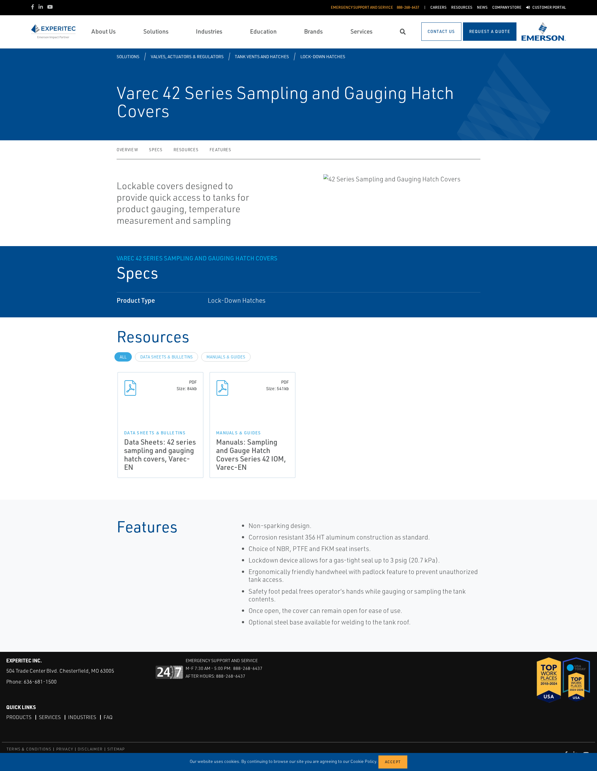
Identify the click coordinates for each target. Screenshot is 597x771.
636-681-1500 (40, 681)
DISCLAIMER (90, 749)
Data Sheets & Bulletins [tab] (166, 356)
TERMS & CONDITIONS (29, 749)
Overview (127, 149)
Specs (155, 149)
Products (18, 717)
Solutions (128, 56)
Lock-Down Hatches (322, 56)
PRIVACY (64, 749)
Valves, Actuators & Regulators (187, 56)
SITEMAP (116, 749)
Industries (82, 717)
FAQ (108, 717)
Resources (186, 149)
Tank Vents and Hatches (262, 56)
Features (220, 149)
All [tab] (123, 356)
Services (50, 717)
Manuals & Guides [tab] (225, 356)
